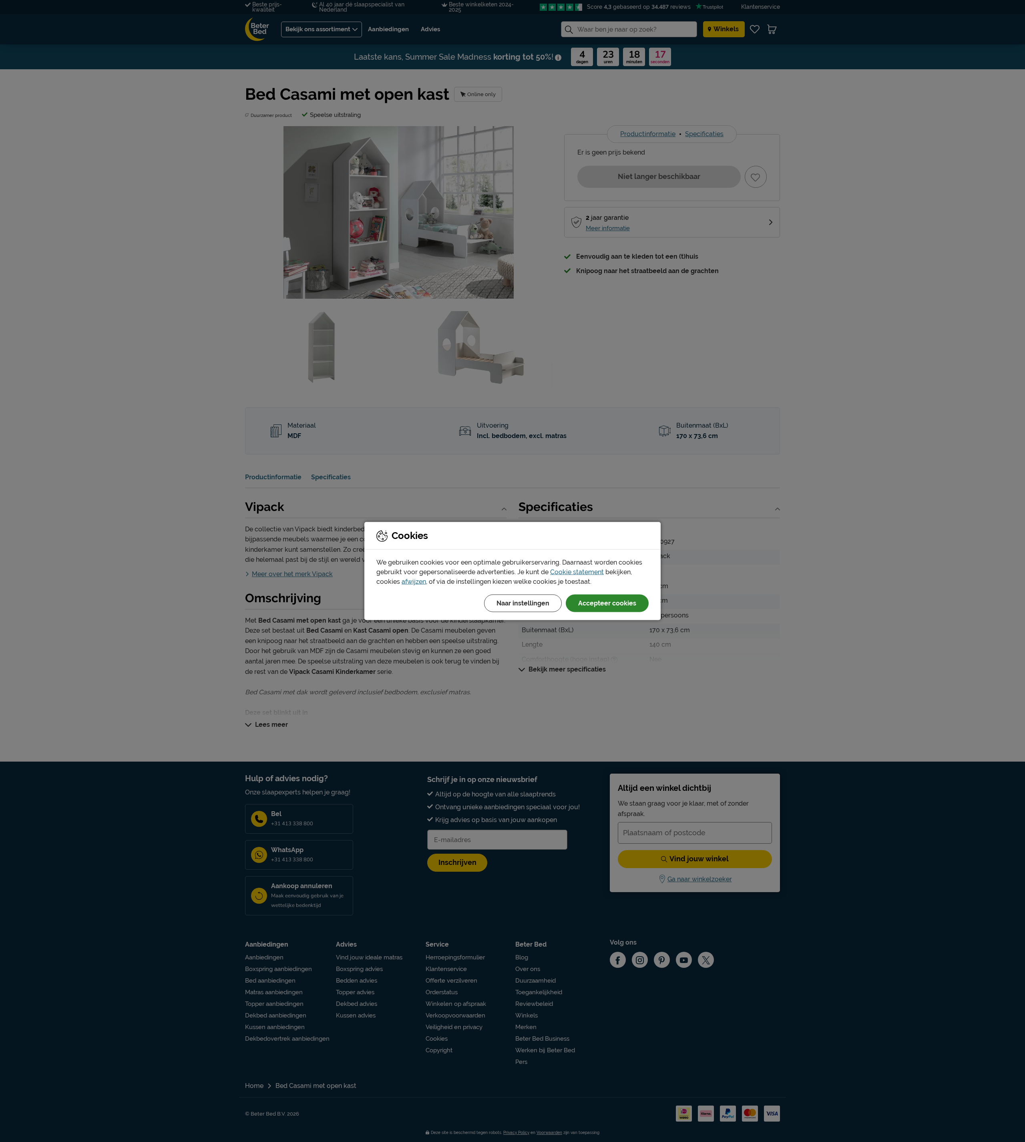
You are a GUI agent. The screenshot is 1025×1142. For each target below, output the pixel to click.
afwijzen (414, 581)
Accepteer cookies (607, 603)
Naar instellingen (522, 603)
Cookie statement (577, 572)
